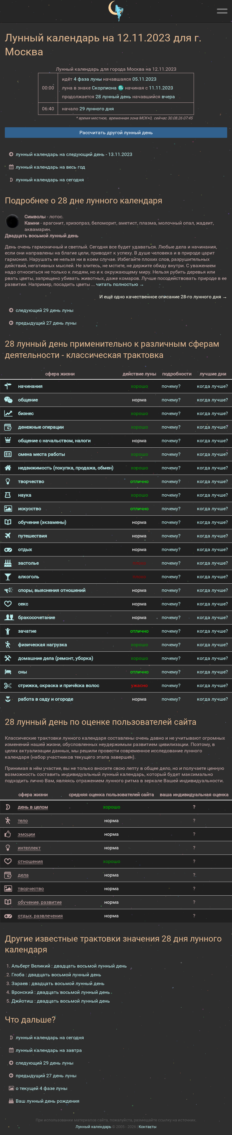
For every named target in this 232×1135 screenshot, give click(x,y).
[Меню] (222, 10)
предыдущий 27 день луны (46, 323)
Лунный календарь (93, 1126)
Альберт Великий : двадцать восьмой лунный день (69, 966)
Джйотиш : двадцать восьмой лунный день (60, 1001)
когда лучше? (212, 386)
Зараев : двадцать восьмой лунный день (58, 983)
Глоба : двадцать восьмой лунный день (56, 975)
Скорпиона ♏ (108, 88)
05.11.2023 (144, 79)
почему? (171, 386)
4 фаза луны (88, 79)
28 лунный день (113, 96)
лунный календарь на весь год (50, 167)
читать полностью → (120, 284)
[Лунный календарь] (116, 11)
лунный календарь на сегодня (50, 180)
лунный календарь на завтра (49, 1050)
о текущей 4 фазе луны (41, 1088)
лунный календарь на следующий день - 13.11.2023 (74, 154)
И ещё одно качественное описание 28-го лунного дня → (163, 297)
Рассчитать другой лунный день (116, 132)
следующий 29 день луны (44, 310)
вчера (168, 96)
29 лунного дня (96, 109)
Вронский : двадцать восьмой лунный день (60, 992)
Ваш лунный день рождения (47, 1101)
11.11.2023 (161, 88)
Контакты (147, 1126)
